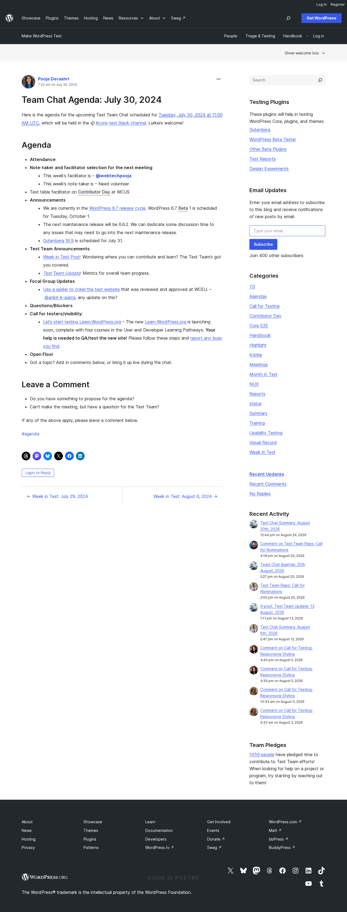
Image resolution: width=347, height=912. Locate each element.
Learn (150, 821)
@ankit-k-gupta (59, 297)
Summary (258, 413)
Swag (214, 847)
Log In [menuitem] (321, 4)
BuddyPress (282, 847)
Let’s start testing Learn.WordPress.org (82, 321)
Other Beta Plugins (268, 149)
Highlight (257, 345)
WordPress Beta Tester (272, 139)
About (27, 821)
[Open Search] (288, 18)
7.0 (252, 286)
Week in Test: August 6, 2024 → (185, 496)
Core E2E (258, 325)
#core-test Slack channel (121, 123)
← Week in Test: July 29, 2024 (57, 496)
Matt (275, 830)
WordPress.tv (159, 847)
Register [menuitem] (338, 4)
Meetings (258, 364)
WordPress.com (285, 821)
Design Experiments (269, 168)
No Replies (260, 493)
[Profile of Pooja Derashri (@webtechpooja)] (28, 83)
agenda (30, 434)
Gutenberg (259, 129)
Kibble (255, 354)
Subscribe (263, 244)
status (255, 403)
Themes (90, 830)
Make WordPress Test (42, 36)
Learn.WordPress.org (165, 321)
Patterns (91, 847)
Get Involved (218, 821)
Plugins (89, 839)
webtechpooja (113, 175)
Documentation (159, 830)
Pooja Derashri (53, 78)
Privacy (28, 847)
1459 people (261, 754)
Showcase (92, 821)
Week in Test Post (61, 257)
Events (213, 830)
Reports (257, 393)
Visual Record (263, 442)
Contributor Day (94, 192)
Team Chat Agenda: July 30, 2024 (92, 99)
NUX (254, 384)
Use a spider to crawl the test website (81, 289)
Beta (183, 208)
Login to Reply (38, 472)
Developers (155, 839)
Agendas (258, 296)
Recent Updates (266, 474)
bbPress (278, 839)
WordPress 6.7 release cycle (117, 208)
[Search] (320, 80)
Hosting (29, 839)
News (27, 830)
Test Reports (262, 159)
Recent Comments (268, 484)
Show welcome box (302, 53)
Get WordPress (321, 18)
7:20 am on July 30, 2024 (57, 85)
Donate (216, 839)
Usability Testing (265, 432)
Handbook (260, 335)
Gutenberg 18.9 (58, 240)
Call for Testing (264, 306)
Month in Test (263, 374)
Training (257, 423)
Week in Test (262, 452)
